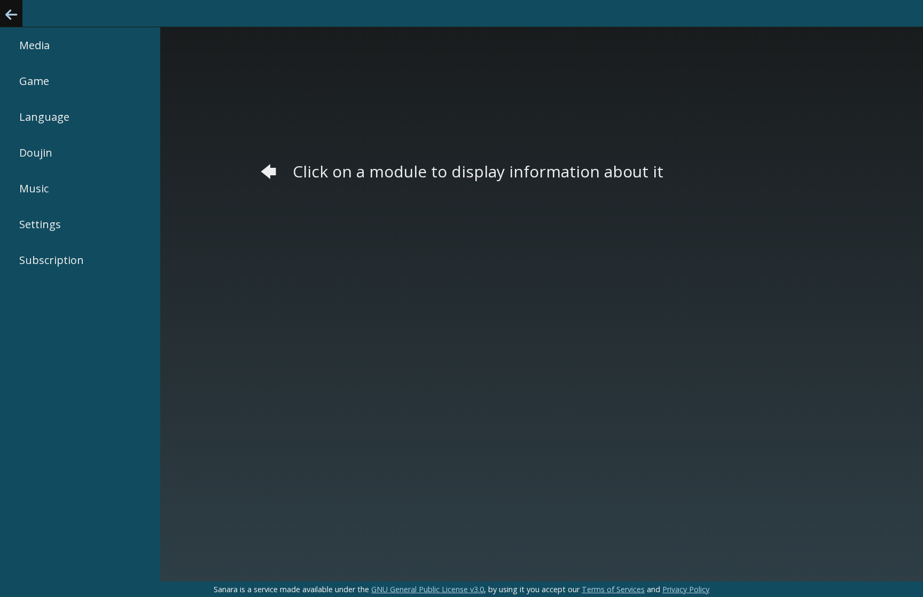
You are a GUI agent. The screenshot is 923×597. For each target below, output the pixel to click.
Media (34, 45)
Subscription (51, 260)
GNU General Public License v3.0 (427, 589)
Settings (40, 224)
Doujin (35, 152)
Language (44, 117)
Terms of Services (613, 589)
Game (34, 81)
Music (34, 188)
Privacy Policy (685, 589)
